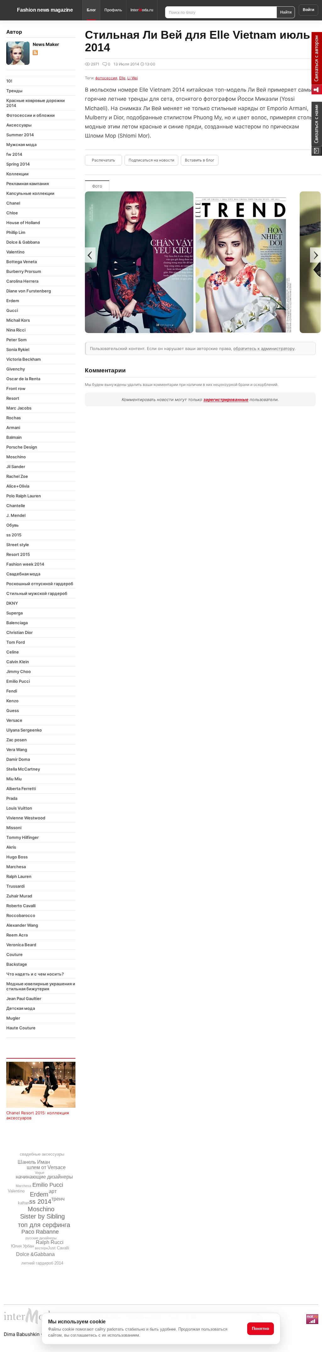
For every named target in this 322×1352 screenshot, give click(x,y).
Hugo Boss (17, 856)
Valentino (15, 251)
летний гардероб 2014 (42, 1263)
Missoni (13, 827)
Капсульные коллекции (30, 193)
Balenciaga (17, 622)
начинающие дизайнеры (44, 1176)
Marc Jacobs (18, 407)
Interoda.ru (141, 10)
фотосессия (106, 78)
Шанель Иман (34, 1162)
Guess (12, 710)
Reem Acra (17, 934)
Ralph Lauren (18, 876)
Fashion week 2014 (25, 564)
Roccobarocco (20, 915)
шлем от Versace (46, 1167)
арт (53, 1191)
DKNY (12, 603)
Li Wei (132, 78)
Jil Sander (15, 466)
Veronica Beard (21, 944)
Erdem (12, 300)
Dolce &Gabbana (35, 1254)
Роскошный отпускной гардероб (39, 583)
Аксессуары (18, 124)
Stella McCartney (23, 769)
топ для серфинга (44, 1224)
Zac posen (16, 739)
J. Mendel (15, 515)
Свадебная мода (23, 573)
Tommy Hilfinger (22, 837)
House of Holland (23, 222)
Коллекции (17, 173)
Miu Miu (14, 778)
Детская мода (20, 1008)
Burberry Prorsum (23, 271)
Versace (14, 720)
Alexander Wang (22, 925)
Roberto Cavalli (21, 905)
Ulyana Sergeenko (24, 730)
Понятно (260, 1328)
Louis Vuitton (19, 808)
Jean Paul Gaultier (23, 998)
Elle (122, 78)
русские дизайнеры (41, 1238)
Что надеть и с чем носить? (35, 973)
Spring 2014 (18, 164)
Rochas (13, 417)
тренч (57, 1199)
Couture (14, 954)
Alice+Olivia (17, 486)
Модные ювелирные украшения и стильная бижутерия (40, 986)
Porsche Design (21, 447)
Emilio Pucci (18, 681)
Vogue (39, 1172)
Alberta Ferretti (21, 788)
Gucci (12, 310)
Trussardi (15, 886)
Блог (91, 10)
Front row (15, 388)
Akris (11, 847)
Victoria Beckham (23, 359)
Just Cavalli (58, 1248)
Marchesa (16, 866)
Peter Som (16, 339)
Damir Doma (18, 759)
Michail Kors (18, 320)
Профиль (113, 10)
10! (9, 80)
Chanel (13, 203)
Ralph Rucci (50, 1242)
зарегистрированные (225, 399)
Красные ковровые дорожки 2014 (35, 103)
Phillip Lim (15, 232)
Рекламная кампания (27, 183)
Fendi (11, 690)
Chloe (12, 212)
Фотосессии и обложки (30, 115)
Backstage (16, 964)
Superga (14, 612)
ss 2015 (13, 534)
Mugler (13, 1018)
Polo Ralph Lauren (23, 495)
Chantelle (15, 505)
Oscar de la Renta (23, 378)
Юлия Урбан (22, 1246)
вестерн (41, 1248)
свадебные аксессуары (42, 1154)
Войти (308, 10)
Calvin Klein (17, 661)
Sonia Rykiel (17, 349)
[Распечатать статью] (103, 160)
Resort (12, 398)
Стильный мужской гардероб (36, 593)
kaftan (23, 1203)
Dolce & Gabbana (23, 242)
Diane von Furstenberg (28, 290)
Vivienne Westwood (25, 817)
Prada (11, 798)
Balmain (14, 437)
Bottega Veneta (21, 261)
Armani (13, 427)
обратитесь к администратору (264, 348)
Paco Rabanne (40, 1232)
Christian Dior (19, 632)
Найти (285, 12)
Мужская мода (21, 144)
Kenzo (12, 700)
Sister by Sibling (42, 1216)
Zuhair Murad (19, 895)
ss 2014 (40, 1201)
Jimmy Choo (18, 671)
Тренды (14, 90)
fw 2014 (14, 154)
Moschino (16, 456)
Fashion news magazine (45, 10)
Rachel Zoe (17, 476)
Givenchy (15, 368)
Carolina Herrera (22, 281)
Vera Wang (16, 749)
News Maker (46, 44)
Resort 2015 (18, 554)
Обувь (12, 525)
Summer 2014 (20, 134)
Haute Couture (21, 1027)
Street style (17, 544)
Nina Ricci (15, 329)
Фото (97, 186)
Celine (12, 651)
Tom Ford (15, 642)
